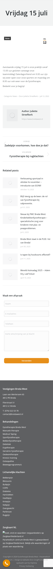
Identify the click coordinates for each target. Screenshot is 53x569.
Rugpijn (6, 515)
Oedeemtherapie (10, 454)
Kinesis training (10, 458)
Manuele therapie (11, 430)
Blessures (7, 481)
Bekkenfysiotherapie (12, 441)
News (7, 38)
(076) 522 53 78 (11, 410)
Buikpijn (6, 484)
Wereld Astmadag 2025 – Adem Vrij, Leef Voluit (35, 272)
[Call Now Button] (6, 563)
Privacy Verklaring (26, 566)
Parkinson (7, 511)
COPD (5, 488)
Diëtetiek (7, 444)
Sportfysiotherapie (11, 437)
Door (28, 96)
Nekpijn (6, 505)
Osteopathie (8, 461)
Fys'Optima (32, 563)
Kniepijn (6, 501)
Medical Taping (9, 434)
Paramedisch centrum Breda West (18, 539)
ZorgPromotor (40, 560)
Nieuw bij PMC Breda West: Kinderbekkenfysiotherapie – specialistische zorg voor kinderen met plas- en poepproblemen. (33, 221)
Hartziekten (8, 494)
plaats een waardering (13, 546)
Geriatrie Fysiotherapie (13, 451)
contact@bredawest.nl (13, 414)
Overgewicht (8, 508)
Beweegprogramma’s (12, 464)
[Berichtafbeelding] (10, 182)
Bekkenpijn (8, 477)
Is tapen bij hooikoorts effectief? (35, 254)
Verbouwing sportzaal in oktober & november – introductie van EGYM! (31, 182)
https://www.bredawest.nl (32, 119)
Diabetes (7, 491)
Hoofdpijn (7, 498)
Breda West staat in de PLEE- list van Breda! (35, 241)
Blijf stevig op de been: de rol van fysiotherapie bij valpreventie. (34, 200)
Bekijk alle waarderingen (36, 543)
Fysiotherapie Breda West (14, 427)
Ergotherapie (9, 447)
